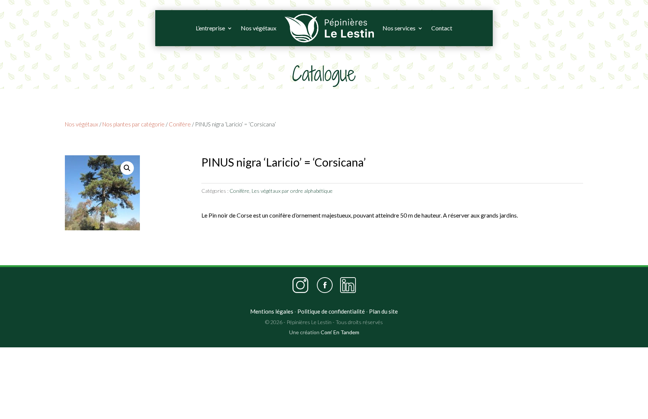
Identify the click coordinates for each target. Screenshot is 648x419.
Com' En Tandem (340, 332)
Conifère (180, 124)
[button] (127, 168)
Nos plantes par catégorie (133, 124)
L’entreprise (210, 28)
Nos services (399, 28)
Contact (441, 28)
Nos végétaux (258, 28)
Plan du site (383, 311)
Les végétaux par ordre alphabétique (292, 191)
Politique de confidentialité (331, 311)
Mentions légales (271, 311)
